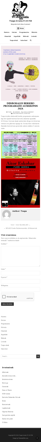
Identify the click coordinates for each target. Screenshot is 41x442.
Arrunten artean (7, 379)
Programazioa (24, 32)
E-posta (4, 277)
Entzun (14, 32)
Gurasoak (5, 386)
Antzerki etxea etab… (9, 376)
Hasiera (6, 32)
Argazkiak (17, 36)
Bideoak (26, 36)
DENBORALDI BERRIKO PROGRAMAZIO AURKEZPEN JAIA (20, 106)
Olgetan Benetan (7, 412)
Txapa (9, 112)
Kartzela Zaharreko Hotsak (11, 397)
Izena (3, 269)
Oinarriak (7, 36)
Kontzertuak (6, 404)
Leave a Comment (28, 112)
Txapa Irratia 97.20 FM (20, 21)
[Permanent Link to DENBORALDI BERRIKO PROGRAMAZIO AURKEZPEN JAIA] (20, 73)
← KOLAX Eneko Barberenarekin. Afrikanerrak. (20, 228)
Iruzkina (4, 244)
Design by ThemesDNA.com (20, 438)
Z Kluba (4, 422)
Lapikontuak (6, 408)
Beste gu (5, 383)
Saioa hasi (23, 40)
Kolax (4, 401)
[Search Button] (31, 40)
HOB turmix (6, 394)
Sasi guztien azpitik (8, 415)
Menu (22, 28)
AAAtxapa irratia (18, 113)
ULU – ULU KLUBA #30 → (20, 225)
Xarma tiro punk (7, 419)
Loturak (34, 36)
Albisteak (27, 113)
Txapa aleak (14, 40)
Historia (34, 32)
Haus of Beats (7, 390)
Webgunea (4, 285)
